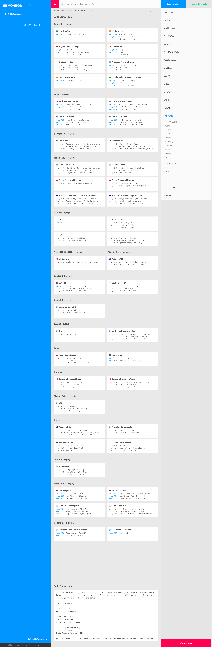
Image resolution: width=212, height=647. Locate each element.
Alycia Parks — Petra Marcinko (76, 107)
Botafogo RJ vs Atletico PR (66, 611)
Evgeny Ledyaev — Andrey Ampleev (78, 511)
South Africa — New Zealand (129, 433)
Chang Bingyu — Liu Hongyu (75, 470)
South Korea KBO (119, 283)
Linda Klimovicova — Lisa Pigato (130, 122)
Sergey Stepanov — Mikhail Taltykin (78, 509)
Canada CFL (64, 259)
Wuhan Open (64, 466)
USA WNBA (63, 141)
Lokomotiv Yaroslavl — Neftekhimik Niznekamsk (83, 168)
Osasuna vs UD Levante (65, 619)
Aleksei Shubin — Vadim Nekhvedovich (132, 496)
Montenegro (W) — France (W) (76, 533)
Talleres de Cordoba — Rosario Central (132, 70)
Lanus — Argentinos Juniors (128, 68)
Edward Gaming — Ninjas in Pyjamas (131, 240)
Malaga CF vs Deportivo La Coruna (69, 622)
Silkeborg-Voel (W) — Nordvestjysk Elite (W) (134, 382)
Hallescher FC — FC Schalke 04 (76, 81)
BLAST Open (117, 219)
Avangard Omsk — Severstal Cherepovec (80, 173)
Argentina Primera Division (123, 62)
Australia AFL (117, 259)
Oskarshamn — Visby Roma (128, 170)
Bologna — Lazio (124, 50)
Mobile (9, 645)
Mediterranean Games (121, 530)
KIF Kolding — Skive (72, 387)
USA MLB (62, 283)
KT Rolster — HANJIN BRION (75, 238)
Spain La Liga (118, 31)
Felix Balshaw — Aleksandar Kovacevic (132, 107)
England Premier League (69, 46)
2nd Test (62, 331)
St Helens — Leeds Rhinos (128, 450)
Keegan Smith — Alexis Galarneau (78, 120)
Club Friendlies (118, 165)
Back (151, 12)
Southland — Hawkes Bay (75, 446)
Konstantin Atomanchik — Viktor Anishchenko (135, 494)
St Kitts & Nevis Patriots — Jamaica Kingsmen (135, 339)
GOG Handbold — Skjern (74, 382)
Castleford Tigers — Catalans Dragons (132, 448)
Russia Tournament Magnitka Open (127, 195)
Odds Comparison (16, 14)
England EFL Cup (66, 62)
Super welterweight (67, 307)
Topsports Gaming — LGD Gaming (130, 243)
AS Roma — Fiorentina (126, 52)
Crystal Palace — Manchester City (77, 52)
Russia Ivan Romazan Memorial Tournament (78, 195)
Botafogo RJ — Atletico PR (75, 35)
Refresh (157, 12)
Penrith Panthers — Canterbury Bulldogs (80, 435)
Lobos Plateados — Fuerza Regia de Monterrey (135, 146)
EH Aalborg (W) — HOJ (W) (128, 385)
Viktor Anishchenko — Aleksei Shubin (132, 498)
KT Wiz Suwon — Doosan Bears (129, 286)
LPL (113, 235)
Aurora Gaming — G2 (126, 223)
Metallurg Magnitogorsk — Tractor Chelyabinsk (82, 201)
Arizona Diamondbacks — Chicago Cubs (80, 288)
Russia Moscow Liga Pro (69, 506)
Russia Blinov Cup (66, 165)
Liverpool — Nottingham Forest (77, 55)
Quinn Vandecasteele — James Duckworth (133, 105)
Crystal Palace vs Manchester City (69, 633)
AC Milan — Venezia (125, 55)
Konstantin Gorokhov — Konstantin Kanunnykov (136, 514)
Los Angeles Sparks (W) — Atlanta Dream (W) (81, 146)
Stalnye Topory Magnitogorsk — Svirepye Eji (134, 199)
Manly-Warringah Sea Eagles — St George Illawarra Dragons (87, 433)
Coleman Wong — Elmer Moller (76, 122)
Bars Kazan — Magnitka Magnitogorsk (79, 183)
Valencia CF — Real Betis (127, 39)
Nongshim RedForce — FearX (76, 240)
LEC (60, 219)
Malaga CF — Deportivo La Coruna (131, 37)
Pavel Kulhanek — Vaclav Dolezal (77, 494)
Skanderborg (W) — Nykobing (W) (130, 387)
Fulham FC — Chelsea (73, 50)
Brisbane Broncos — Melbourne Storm (79, 430)
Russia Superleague (67, 355)
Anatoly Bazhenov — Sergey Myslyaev (132, 511)
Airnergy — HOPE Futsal (127, 358)
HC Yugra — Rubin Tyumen (128, 183)
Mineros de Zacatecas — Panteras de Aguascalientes (137, 149)
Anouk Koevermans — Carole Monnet (132, 120)
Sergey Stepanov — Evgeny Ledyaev (78, 514)
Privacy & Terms (21, 645)
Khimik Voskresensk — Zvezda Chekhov (132, 168)
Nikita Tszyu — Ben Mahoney (76, 312)
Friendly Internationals (122, 427)
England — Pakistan (72, 334)
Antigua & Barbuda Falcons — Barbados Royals (135, 334)
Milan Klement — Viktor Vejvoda (77, 498)
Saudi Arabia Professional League (126, 77)
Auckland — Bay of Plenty (75, 448)
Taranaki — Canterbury (74, 450)
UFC (60, 403)
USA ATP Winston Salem (122, 101)
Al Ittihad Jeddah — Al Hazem (129, 83)
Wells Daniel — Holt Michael (76, 474)
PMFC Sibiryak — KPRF (73, 358)
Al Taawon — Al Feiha (126, 85)
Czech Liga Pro (65, 490)
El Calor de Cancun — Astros (129, 144)
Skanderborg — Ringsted (74, 385)
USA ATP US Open (66, 117)
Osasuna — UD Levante (127, 35)
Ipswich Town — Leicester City (76, 70)
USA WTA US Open (119, 117)
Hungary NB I (117, 355)
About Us (32, 645)
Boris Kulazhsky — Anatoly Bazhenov (132, 509)
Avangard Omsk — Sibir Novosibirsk (78, 170)
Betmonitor (56, 10)
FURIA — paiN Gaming (126, 227)
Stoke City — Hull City (73, 68)
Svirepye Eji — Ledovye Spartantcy (131, 203)
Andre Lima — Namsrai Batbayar (77, 409)
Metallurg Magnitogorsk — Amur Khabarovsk (81, 199)
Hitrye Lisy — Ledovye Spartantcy (130, 201)
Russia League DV (119, 506)
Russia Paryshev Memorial (123, 180)
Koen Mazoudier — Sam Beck (76, 310)
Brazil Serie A (64, 31)
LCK (60, 235)
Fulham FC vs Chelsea (64, 630)
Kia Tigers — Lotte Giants (127, 291)
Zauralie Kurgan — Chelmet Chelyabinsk (133, 186)
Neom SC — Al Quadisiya (127, 81)
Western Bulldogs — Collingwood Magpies (133, 262)
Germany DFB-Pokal (67, 77)
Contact (41, 645)
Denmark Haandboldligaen (70, 379)
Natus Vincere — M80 (126, 225)
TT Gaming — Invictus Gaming (129, 238)
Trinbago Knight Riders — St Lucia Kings (133, 337)
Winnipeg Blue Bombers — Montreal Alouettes (82, 262)
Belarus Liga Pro (119, 490)
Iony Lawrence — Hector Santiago (78, 406)
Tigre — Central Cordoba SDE (129, 65)
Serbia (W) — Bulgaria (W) (75, 535)
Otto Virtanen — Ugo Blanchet (76, 125)
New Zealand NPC (66, 442)
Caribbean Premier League (123, 331)
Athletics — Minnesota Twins (76, 291)
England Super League (121, 442)
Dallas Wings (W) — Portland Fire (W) (78, 149)
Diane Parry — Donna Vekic (75, 109)
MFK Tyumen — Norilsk (74, 361)
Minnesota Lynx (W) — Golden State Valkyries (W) (83, 144)
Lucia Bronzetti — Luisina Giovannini (132, 125)
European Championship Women (73, 530)
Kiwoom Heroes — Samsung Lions (131, 288)
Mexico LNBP (117, 141)
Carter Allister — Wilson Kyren (76, 472)
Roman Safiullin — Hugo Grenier (130, 109)
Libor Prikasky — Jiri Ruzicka (76, 496)
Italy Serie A (117, 46)
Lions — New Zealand (126, 430)
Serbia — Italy (123, 533)
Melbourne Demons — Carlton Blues (131, 264)
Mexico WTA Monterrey (68, 101)
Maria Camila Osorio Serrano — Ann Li (79, 105)
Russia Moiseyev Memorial (70, 180)
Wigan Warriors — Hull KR (128, 446)
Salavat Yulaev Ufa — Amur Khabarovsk (79, 203)
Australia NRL (65, 427)
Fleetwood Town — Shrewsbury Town (79, 65)
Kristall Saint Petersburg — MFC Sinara (79, 363)
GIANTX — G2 (70, 223)
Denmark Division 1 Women (123, 379)
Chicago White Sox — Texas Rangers (78, 286)
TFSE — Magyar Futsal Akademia (130, 361)
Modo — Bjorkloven (125, 173)
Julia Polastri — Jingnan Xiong (76, 411)
